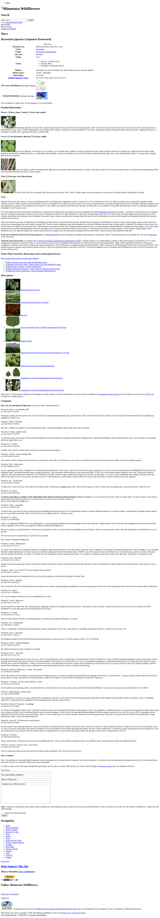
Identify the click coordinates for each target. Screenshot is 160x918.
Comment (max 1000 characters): (13, 784)
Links (8, 853)
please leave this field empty (15, 813)
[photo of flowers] (8, 128)
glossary (34, 103)
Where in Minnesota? (9, 779)
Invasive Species (12, 849)
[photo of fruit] (8, 192)
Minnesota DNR (52, 235)
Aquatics (9, 845)
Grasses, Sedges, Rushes (15, 843)
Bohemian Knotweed (106, 212)
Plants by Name (11, 830)
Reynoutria (40, 49)
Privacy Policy (80, 913)
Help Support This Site (14, 866)
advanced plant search (14, 22)
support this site (11, 915)
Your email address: (8, 775)
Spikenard (152, 235)
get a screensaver (27, 871)
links (94, 766)
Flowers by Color (12, 832)
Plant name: (5, 20)
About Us (9, 855)
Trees (8, 834)
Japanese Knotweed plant (30, 290)
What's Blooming (12, 828)
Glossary (9, 851)
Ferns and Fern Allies (13, 840)
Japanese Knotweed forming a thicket (34, 302)
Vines (8, 838)
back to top (5, 861)
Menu (8, 3)
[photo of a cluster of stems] (8, 170)
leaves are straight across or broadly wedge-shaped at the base (43, 327)
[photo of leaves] (8, 151)
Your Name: (5, 770)
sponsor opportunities (38, 915)
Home (8, 826)
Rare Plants (10, 847)
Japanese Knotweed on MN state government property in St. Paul (44, 353)
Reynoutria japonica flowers (109, 394)
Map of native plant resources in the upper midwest (20, 258)
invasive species (106, 766)
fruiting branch (26, 341)
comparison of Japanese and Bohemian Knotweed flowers (42, 390)
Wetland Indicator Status (18, 78)
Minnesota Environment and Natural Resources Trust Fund (59, 909)
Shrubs (8, 836)
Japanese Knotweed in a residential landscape (37, 366)
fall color (23, 315)
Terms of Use (66, 913)
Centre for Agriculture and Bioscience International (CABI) (59, 241)
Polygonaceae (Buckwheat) (46, 52)
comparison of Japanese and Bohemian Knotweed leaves (41, 378)
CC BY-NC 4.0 (148, 394)
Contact (8, 857)
